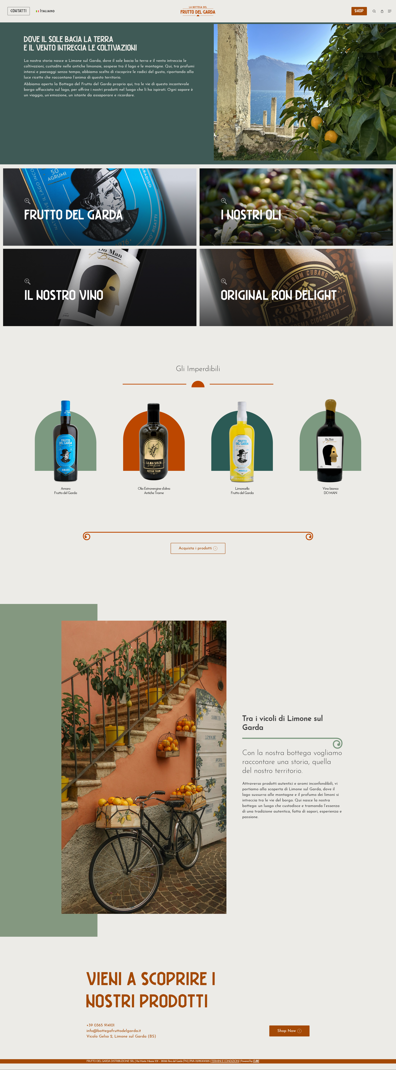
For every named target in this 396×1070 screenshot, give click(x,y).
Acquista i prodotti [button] (195, 548)
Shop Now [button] (286, 1031)
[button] (390, 11)
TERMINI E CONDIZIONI (225, 1061)
